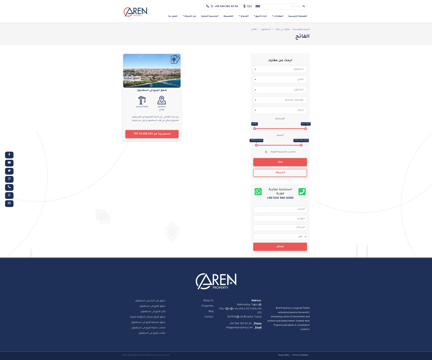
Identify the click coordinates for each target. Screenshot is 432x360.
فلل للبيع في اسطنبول (153, 311)
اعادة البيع (261, 16)
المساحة (280, 119)
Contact (208, 317)
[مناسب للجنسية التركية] (175, 59)
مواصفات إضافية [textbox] (294, 100)
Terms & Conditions (300, 355)
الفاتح (253, 29)
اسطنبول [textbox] (298, 69)
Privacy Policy (283, 355)
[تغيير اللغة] (258, 7)
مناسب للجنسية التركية (283, 152)
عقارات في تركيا (282, 29)
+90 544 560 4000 (280, 198)
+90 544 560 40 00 (226, 6)
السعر (280, 135)
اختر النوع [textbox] (298, 89)
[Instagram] (9, 179)
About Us (208, 301)
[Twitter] (9, 171)
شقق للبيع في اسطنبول (152, 90)
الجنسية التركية (209, 16)
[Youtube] (9, 163)
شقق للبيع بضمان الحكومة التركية (147, 317)
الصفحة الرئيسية (297, 16)
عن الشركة (190, 16)
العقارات (278, 16)
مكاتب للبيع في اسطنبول (151, 333)
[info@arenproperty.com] (9, 203)
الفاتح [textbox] (300, 79)
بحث (280, 162)
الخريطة (280, 172)
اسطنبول (266, 29)
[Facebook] (9, 155)
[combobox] (280, 69)
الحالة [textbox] (300, 110)
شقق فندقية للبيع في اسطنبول (148, 322)
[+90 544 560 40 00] (9, 187)
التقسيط (228, 16)
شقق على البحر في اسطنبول (150, 301)
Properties (207, 306)
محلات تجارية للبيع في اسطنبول (148, 328)
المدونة (245, 16)
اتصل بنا (173, 16)
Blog (211, 311)
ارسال (280, 246)
